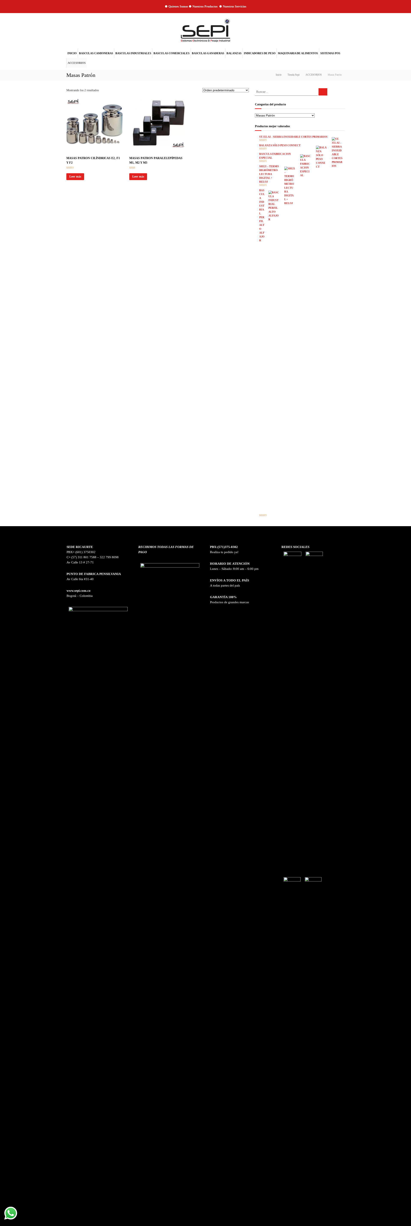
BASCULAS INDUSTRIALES (133, 53)
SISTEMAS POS (330, 53)
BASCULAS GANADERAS (208, 53)
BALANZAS (233, 53)
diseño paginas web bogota (299, 1209)
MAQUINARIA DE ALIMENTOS (298, 53)
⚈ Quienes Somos (176, 6)
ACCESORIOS (77, 62)
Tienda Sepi (293, 74)
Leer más (75, 176)
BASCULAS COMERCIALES (171, 53)
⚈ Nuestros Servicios (232, 6)
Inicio (278, 74)
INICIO (72, 53)
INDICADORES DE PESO (259, 53)
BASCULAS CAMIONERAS (96, 53)
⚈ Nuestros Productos (203, 6)
